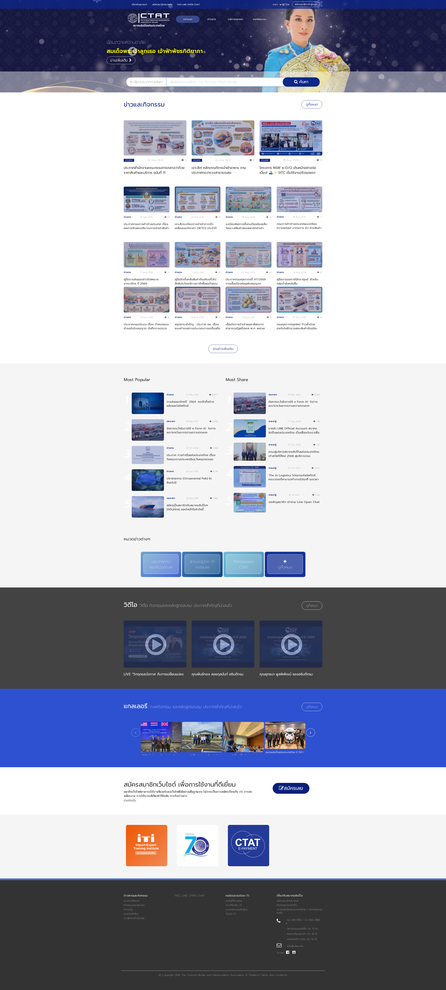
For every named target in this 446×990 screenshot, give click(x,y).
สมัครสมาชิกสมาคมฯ (162, 4)
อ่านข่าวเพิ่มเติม (223, 348)
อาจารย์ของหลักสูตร (237, 909)
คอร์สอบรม (259, 19)
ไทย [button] (281, 4)
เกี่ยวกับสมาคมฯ (139, 4)
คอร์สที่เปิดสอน (234, 901)
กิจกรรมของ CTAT (244, 564)
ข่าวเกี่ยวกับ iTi (234, 905)
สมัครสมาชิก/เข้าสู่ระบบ (306, 4)
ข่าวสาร (211, 19)
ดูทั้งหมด (312, 104)
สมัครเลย (293, 788)
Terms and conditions (274, 975)
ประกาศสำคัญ (131, 914)
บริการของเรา (235, 19)
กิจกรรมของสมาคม (134, 905)
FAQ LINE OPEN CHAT (188, 4)
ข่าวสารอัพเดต (131, 901)
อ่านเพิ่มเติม (119, 60)
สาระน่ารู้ (128, 909)
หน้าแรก (187, 19)
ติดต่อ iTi (231, 914)
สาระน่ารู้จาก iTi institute (202, 564)
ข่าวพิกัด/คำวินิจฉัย (134, 918)
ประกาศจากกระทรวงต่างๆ (161, 564)
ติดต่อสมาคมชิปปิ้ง (287, 905)
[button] (130, 48)
